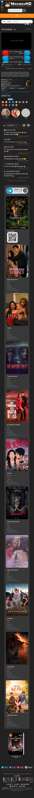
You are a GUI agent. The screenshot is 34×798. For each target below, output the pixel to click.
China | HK (13, 288)
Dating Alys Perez (12, 715)
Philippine (13, 337)
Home (4, 21)
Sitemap (22, 786)
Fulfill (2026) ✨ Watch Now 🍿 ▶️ (16, 159)
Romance (9, 475)
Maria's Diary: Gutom (12, 570)
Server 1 (5, 53)
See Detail (31, 782)
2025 (9, 66)
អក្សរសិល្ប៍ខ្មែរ (25, 784)
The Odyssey (10, 667)
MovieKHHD (17, 776)
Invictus (9, 473)
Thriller (8, 378)
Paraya (9, 328)
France (16, 88)
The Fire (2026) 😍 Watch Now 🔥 (15, 166)
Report (29, 29)
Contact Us (14, 786)
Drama (8, 281)
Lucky (18, 736)
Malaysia (13, 530)
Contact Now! (26, 64)
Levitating (9, 618)
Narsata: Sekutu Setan (13, 521)
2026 (8, 284)
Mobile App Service (12, 279)
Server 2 (27, 53)
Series (7, 88)
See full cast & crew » (12, 87)
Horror (8, 523)
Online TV (10, 784)
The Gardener (11, 231)
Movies (9, 21)
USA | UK (13, 676)
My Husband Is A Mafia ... (14, 425)
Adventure (9, 669)
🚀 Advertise (7, 64)
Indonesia (13, 385)
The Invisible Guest (12, 376)
